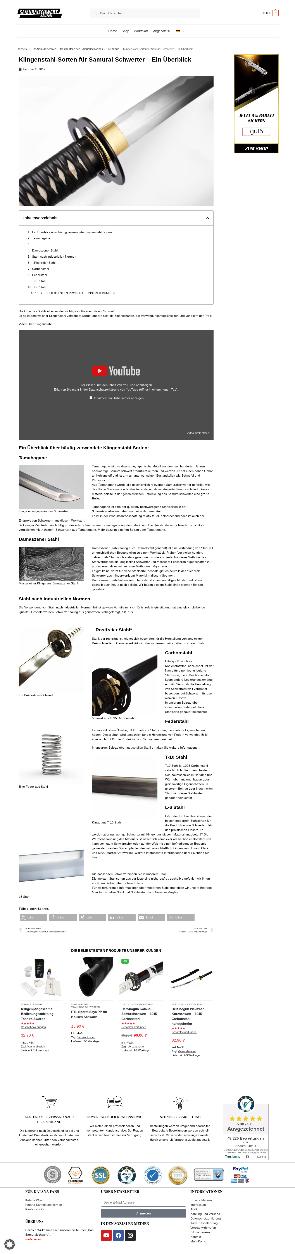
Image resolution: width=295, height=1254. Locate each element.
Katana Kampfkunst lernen (43, 1204)
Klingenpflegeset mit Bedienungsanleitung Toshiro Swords (37, 1014)
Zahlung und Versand (205, 1214)
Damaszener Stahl (45, 250)
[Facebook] (118, 1235)
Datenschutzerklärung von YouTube (133, 389)
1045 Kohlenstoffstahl (137, 1004)
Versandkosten (36, 1046)
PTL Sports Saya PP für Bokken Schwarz (89, 1014)
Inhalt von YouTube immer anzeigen (119, 398)
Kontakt (195, 1236)
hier (94, 857)
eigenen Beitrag (192, 584)
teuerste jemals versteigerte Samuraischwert (167, 489)
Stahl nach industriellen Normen (54, 256)
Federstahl (39, 275)
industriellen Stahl (177, 707)
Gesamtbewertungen (33, 1027)
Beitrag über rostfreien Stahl (185, 643)
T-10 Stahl (39, 281)
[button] (270, 13)
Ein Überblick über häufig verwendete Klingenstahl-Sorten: (72, 232)
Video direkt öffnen (198, 433)
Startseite (22, 49)
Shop (163, 874)
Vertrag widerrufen (203, 1227)
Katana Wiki (33, 1200)
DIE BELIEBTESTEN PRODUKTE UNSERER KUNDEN (77, 293)
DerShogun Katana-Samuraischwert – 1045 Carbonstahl (139, 1014)
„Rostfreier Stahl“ (44, 262)
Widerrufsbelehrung (204, 1223)
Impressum (198, 1204)
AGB (193, 1209)
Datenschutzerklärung (205, 1218)
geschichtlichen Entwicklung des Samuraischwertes (157, 494)
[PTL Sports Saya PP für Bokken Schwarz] (91, 979)
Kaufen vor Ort (35, 1209)
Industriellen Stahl (111, 892)
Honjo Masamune (110, 489)
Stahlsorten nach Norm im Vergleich (155, 892)
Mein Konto (198, 1241)
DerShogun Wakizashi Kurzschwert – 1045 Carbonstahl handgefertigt (188, 1016)
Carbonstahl (40, 268)
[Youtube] (106, 1235)
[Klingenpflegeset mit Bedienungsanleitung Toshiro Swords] (40, 979)
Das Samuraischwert (44, 49)
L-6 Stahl (40, 287)
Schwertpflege (133, 883)
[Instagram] (130, 1235)
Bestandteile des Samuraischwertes (81, 49)
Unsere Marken (201, 1200)
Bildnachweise (200, 1232)
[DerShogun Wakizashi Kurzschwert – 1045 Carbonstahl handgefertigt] (191, 979)
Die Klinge (113, 49)
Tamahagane (41, 238)
